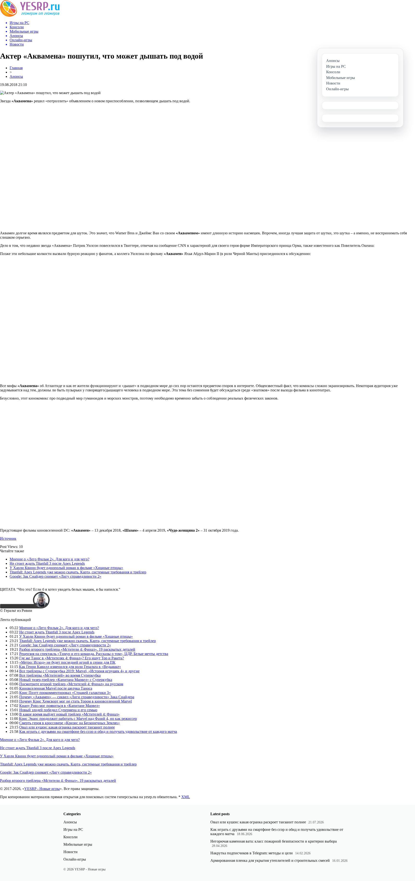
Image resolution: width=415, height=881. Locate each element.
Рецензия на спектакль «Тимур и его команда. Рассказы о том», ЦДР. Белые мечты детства (93, 654)
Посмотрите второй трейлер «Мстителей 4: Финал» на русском (71, 684)
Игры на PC (73, 829)
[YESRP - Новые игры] (30, 15)
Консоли (70, 837)
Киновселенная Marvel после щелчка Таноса (55, 688)
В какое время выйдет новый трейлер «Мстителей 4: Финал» (69, 714)
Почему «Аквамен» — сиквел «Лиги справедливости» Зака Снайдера (76, 697)
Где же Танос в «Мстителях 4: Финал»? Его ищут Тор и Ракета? (71, 658)
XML (185, 797)
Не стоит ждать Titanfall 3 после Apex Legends (47, 563)
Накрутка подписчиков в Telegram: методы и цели (251, 853)
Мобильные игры (77, 844)
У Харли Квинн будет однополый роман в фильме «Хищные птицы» (66, 568)
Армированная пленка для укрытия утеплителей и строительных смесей (270, 860)
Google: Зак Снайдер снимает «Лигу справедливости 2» (55, 576)
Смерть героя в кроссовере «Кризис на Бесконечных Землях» (69, 723)
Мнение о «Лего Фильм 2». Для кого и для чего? (49, 559)
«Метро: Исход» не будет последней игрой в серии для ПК (67, 662)
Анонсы (16, 76)
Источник (8, 538)
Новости (70, 852)
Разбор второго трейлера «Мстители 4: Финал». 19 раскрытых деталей (77, 649)
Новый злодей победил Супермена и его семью (58, 710)
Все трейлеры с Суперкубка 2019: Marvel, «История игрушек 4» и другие (79, 671)
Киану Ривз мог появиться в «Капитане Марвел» (59, 706)
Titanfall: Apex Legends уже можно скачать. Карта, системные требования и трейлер (78, 572)
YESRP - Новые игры (42, 789)
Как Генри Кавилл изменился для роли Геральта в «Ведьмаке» (70, 667)
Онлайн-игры (74, 859)
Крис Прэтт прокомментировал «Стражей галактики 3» (65, 693)
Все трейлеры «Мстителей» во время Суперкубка (60, 675)
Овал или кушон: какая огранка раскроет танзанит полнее (67, 727)
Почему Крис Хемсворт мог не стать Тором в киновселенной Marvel (75, 701)
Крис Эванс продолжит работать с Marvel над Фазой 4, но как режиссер (78, 719)
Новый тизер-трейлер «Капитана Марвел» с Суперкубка (65, 680)
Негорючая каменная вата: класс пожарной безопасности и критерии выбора (273, 841)
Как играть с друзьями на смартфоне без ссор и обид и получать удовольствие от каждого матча (98, 731)
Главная (16, 68)
